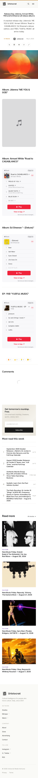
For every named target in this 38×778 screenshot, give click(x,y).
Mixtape (5, 714)
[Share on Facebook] (19, 45)
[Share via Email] (24, 45)
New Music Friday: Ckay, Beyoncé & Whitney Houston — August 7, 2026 (16, 670)
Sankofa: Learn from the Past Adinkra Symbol (17, 484)
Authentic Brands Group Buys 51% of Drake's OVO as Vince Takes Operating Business (17, 475)
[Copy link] (29, 45)
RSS (3, 757)
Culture (5, 549)
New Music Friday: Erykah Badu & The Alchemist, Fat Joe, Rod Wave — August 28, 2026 (14, 554)
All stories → (32, 516)
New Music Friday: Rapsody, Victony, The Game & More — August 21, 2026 (17, 593)
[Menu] (33, 3)
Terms (11, 772)
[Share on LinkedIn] (14, 45)
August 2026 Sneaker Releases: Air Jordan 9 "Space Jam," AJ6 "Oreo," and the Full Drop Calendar (18, 463)
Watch (4, 718)
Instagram (5, 749)
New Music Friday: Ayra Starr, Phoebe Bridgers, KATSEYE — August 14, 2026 (17, 632)
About (4, 727)
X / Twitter (5, 753)
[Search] (28, 4)
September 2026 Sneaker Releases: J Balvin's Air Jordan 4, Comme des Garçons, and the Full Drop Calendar (19, 452)
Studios (4, 710)
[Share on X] (9, 45)
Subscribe (19, 430)
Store (4, 732)
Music (7, 39)
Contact (5, 740)
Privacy (4, 772)
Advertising (6, 735)
